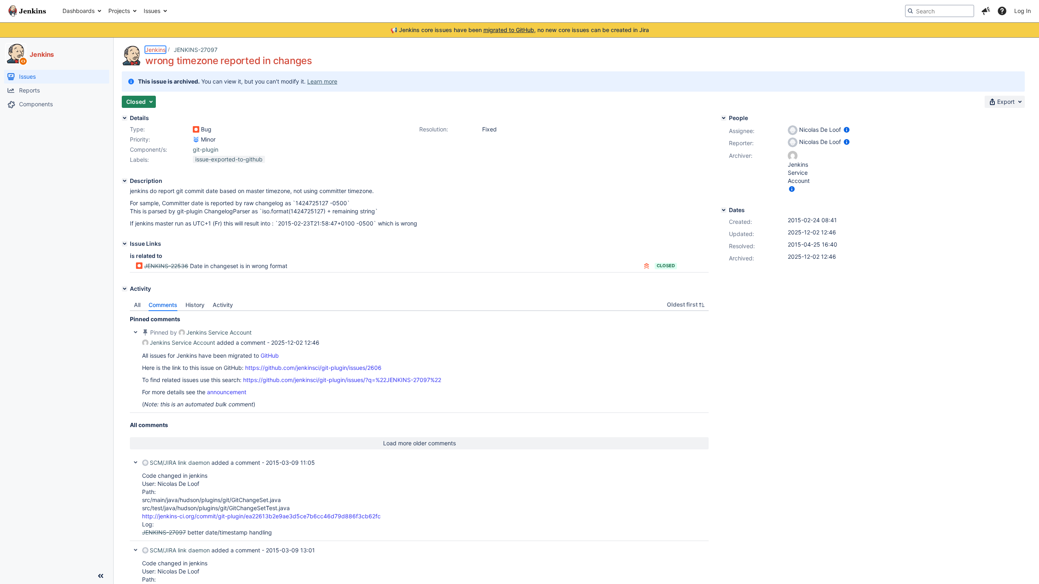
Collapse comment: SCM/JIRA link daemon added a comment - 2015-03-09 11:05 (135, 462)
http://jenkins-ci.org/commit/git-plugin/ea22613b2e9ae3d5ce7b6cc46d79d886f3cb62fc (261, 516)
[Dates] (723, 210)
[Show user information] (846, 129)
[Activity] (124, 289)
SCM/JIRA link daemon (180, 462)
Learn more (322, 81)
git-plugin (205, 149)
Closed (666, 265)
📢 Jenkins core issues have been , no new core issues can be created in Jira (519, 29)
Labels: (139, 159)
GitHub (270, 355)
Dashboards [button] (79, 10)
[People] (723, 118)
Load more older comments (419, 443)
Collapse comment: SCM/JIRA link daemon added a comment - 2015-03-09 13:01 (135, 550)
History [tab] (195, 304)
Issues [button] (152, 10)
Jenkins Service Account (219, 332)
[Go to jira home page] (27, 11)
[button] (985, 10)
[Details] (124, 118)
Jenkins (155, 49)
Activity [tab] (223, 304)
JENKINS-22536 (166, 265)
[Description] (124, 181)
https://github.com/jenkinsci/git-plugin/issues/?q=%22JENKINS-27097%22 (342, 379)
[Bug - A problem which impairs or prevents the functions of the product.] (196, 129)
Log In (1022, 10)
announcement (226, 392)
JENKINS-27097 (196, 49)
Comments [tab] (163, 304)
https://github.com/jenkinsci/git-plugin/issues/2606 (313, 367)
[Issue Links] (124, 244)
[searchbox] (939, 11)
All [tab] (137, 304)
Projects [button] (119, 10)
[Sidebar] (100, 576)
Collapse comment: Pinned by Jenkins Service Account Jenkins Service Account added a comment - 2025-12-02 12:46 (135, 332)
